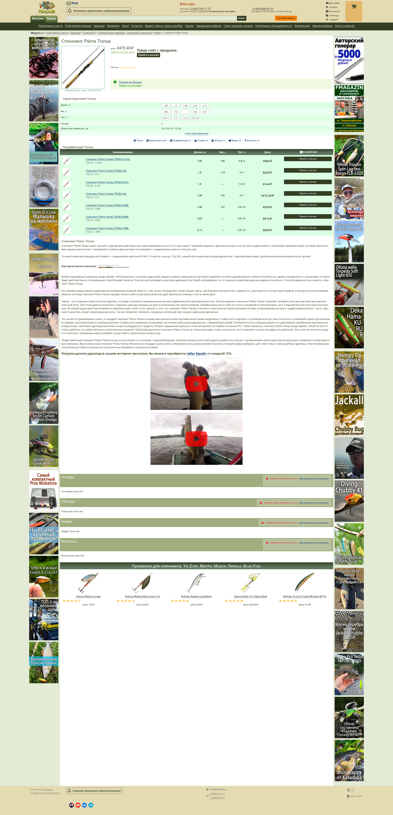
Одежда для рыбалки (208, 25)
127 (205, 111)
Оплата (333, 7)
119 (175, 111)
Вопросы (253, 140)
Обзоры (219, 140)
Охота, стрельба (345, 25)
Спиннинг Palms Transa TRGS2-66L (106, 193)
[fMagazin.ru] (47, 7)
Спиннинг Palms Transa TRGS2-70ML (107, 228)
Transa (139, 140)
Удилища (99, 25)
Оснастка (136, 25)
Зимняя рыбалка (322, 25)
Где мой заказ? (286, 18)
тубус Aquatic (196, 353)
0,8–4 (166, 117)
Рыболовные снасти (50, 25)
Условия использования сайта (45, 792)
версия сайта (356, 796)
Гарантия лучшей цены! (122, 52)
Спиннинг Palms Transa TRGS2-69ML (107, 216)
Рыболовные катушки (78, 25)
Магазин (38, 18)
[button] (71, 805)
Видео (236, 140)
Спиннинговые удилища (111, 32)
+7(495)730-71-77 (200, 8)
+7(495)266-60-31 (263, 8)
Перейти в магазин (307, 159)
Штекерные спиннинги (139, 32)
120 (195, 111)
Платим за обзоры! (130, 82)
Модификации (182, 140)
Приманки (113, 25)
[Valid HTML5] (349, 790)
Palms (158, 32)
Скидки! (333, 19)
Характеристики (158, 140)
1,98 (185, 105)
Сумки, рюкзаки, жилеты (238, 25)
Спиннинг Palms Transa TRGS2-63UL (107, 182)
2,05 (195, 105)
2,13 (205, 105)
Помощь (334, 15)
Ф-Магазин (47, 789)
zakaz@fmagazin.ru (218, 789)
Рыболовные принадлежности (273, 25)
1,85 (166, 105)
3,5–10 (195, 117)
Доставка (334, 2)
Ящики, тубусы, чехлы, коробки (164, 25)
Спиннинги (89, 32)
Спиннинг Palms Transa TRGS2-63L (106, 170)
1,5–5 (185, 117)
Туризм (189, 25)
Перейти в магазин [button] (148, 54)
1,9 (175, 105)
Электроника (302, 25)
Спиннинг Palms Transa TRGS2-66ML (107, 205)
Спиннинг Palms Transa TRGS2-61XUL (108, 159)
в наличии (310, 152)
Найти (241, 18)
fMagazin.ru (37, 32)
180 (166, 111)
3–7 (175, 117)
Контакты (334, 11)
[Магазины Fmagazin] (349, 108)
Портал (51, 18)
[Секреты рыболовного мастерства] (349, 60)
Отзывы (202, 140)
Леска (125, 25)
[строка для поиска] (151, 18)
